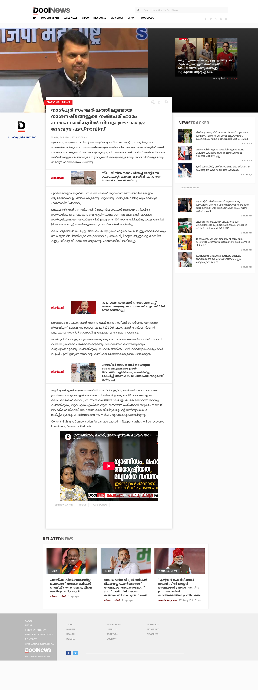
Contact (31, 639)
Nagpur (82, 505)
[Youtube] (226, 18)
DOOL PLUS (147, 17)
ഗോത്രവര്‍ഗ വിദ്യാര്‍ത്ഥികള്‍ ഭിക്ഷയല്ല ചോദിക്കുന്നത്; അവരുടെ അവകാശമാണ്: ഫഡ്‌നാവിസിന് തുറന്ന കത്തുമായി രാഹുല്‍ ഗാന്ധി (125, 587)
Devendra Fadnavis (64, 505)
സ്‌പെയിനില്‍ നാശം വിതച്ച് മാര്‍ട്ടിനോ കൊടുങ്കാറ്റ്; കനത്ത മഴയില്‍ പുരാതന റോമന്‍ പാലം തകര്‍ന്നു (131, 176)
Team (28, 625)
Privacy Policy (35, 630)
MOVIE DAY (117, 17)
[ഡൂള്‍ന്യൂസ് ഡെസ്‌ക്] (22, 126)
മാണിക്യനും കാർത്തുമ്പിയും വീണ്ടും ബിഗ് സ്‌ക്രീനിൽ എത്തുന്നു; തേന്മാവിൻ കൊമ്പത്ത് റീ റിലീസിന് (223, 242)
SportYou (112, 634)
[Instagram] (216, 18)
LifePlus (112, 629)
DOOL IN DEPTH (50, 17)
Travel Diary (114, 624)
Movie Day (153, 629)
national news (100, 505)
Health (70, 634)
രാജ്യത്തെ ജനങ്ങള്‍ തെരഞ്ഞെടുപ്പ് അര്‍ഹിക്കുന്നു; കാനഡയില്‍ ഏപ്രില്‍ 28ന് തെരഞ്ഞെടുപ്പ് (133, 306)
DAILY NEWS (70, 17)
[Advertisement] (109, 280)
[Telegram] (221, 18)
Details (70, 638)
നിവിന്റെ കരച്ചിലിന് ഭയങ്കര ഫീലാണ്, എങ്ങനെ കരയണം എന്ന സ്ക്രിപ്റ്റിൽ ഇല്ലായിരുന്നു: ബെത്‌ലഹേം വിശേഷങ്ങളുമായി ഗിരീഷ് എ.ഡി (222, 136)
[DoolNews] (50, 10)
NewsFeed (152, 634)
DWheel (70, 629)
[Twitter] (211, 18)
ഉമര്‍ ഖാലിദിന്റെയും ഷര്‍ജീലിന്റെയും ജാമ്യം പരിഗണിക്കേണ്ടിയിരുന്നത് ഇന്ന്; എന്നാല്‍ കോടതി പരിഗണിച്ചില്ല (220, 153)
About (29, 620)
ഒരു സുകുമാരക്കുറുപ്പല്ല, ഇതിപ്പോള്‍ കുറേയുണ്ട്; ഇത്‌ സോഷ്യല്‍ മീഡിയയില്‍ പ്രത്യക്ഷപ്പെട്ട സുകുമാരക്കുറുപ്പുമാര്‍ (205, 66)
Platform (152, 624)
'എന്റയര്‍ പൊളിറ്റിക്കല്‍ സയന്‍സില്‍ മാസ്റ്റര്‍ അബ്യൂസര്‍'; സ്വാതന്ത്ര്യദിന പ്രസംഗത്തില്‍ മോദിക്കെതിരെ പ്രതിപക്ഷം (179, 587)
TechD (69, 624)
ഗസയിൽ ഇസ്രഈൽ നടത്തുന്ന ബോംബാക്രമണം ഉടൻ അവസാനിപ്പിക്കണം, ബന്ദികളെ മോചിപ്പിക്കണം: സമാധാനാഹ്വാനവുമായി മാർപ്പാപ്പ (132, 372)
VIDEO (85, 17)
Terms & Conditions (39, 634)
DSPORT (132, 17)
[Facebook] (205, 18)
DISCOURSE (99, 17)
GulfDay (112, 638)
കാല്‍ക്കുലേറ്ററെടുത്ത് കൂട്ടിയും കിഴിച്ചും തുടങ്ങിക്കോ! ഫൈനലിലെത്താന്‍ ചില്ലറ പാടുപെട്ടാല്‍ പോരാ (218, 259)
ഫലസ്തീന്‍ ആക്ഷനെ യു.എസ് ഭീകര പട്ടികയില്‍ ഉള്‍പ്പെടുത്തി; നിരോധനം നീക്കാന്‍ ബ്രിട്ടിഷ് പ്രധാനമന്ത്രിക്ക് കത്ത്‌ (221, 225)
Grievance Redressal (39, 643)
